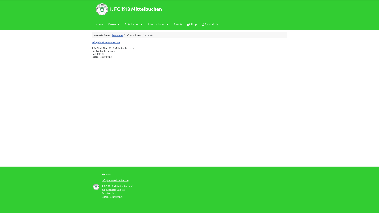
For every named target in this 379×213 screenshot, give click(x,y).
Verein (112, 24)
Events (178, 24)
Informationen (156, 24)
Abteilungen (132, 24)
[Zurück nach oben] (374, 207)
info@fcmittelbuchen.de (115, 180)
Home (99, 24)
